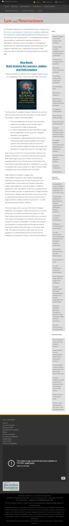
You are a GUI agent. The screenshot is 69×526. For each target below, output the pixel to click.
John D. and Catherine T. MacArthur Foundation (23, 32)
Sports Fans (7, 441)
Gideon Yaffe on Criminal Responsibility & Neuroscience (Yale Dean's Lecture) (57, 356)
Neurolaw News (25, 6)
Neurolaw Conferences (57, 167)
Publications (36, 6)
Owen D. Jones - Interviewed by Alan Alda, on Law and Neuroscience (58, 406)
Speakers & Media (49, 6)
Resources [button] (48, 2)
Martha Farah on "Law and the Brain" (58, 397)
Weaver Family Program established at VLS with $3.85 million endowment (58, 51)
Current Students (9, 425)
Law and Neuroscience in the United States (58, 327)
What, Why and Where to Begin (57, 117)
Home (7, 6)
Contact (40, 11)
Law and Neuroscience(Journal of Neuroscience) (57, 269)
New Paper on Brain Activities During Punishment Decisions (58, 102)
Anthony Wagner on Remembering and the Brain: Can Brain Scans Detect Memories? (58, 369)
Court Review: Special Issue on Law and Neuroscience (58, 253)
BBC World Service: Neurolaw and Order (58, 70)
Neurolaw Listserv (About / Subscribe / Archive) (58, 159)
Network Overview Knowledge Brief (58, 123)
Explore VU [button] (60, 2)
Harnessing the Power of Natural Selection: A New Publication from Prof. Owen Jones (58, 188)
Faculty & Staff (8, 428)
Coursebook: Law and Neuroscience (57, 218)
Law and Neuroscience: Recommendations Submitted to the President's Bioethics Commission (58, 239)
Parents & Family (9, 434)
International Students (10, 430)
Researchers (7, 439)
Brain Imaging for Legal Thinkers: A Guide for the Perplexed (58, 280)
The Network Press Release (57, 110)
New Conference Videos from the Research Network (58, 343)
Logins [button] (37, 2)
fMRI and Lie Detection (56, 94)
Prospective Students (10, 437)
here (45, 74)
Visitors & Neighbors (10, 443)
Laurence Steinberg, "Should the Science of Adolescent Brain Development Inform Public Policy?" (58, 384)
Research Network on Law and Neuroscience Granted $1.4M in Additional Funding (58, 132)
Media (5, 432)
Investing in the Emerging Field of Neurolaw (58, 62)
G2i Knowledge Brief (57, 88)
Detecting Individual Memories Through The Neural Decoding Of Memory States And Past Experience (58, 313)
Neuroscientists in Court (58, 261)
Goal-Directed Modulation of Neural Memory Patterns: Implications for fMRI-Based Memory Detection (57, 204)
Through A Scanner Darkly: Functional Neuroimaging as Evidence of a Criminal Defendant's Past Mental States (58, 294)
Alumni (5, 423)
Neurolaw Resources (11, 11)
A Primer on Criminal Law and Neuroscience (58, 226)
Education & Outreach (27, 11)
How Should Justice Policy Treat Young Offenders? (57, 79)
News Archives (57, 172)
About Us (14, 6)
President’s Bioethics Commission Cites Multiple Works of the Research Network (58, 146)
